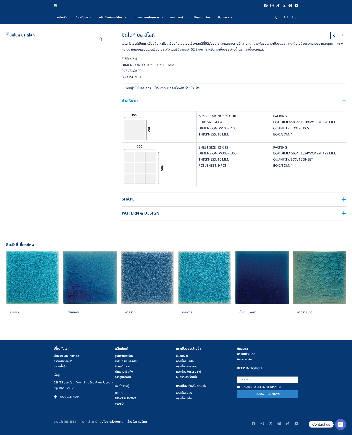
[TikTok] (278, 5)
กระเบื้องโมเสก (185, 361)
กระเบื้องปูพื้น (184, 398)
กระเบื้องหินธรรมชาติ (188, 372)
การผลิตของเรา (63, 361)
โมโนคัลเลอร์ (143, 88)
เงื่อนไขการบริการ (136, 422)
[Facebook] (266, 5)
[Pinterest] (290, 5)
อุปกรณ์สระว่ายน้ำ (186, 377)
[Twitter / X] (284, 5)
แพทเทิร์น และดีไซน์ (126, 361)
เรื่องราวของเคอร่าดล (66, 356)
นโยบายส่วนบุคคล (112, 422)
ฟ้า (197, 88)
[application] (90, 17)
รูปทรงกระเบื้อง (124, 356)
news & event (125, 398)
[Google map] (66, 397)
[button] (100, 39)
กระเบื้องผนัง (184, 393)
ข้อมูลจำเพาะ (122, 366)
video (119, 404)
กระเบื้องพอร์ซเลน (187, 366)
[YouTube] (296, 5)
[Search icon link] (275, 18)
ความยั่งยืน (60, 366)
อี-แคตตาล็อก (245, 359)
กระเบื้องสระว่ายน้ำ (181, 88)
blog (119, 393)
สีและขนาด (182, 356)
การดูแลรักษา (123, 377)
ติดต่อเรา (242, 349)
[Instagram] (272, 5)
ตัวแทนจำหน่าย (246, 354)
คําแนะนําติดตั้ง (124, 372)
